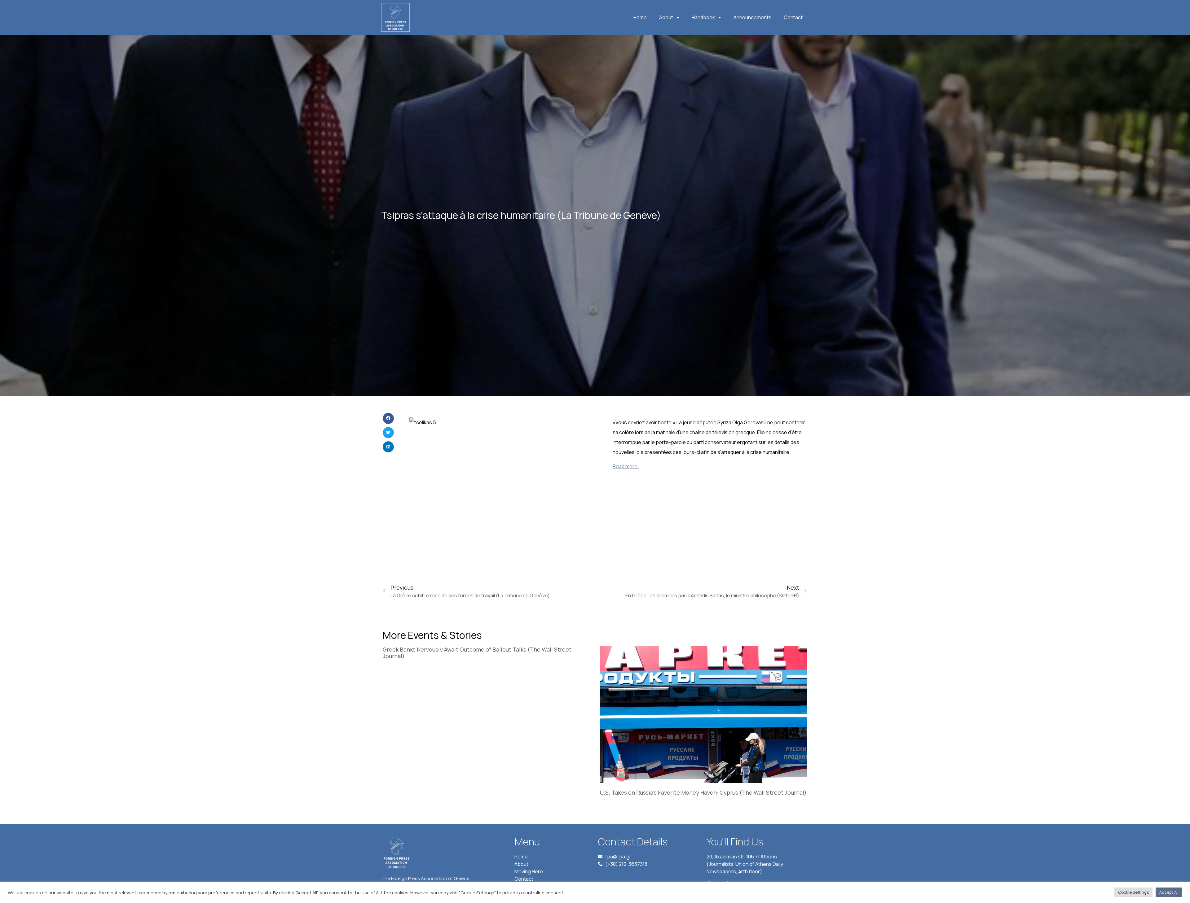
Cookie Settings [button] (1133, 892)
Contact (793, 17)
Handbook (703, 17)
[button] (388, 418)
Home (640, 17)
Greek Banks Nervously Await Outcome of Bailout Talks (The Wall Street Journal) (477, 653)
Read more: (626, 466)
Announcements (752, 17)
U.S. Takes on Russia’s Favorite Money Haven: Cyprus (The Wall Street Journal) (703, 792)
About (666, 17)
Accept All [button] (1169, 892)
